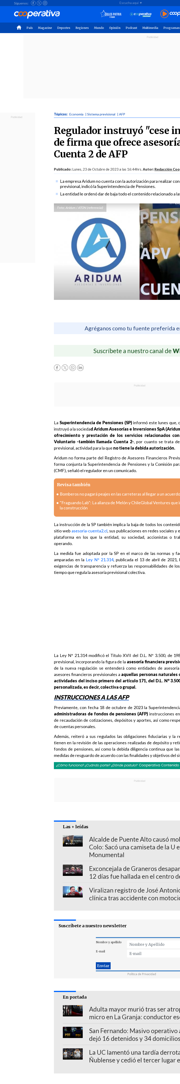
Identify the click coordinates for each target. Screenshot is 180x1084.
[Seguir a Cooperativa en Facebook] (33, 3)
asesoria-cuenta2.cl (89, 530)
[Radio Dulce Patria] (111, 14)
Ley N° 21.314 (99, 559)
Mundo (99, 28)
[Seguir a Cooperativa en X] (39, 3)
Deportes (63, 28)
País (29, 28)
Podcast (131, 28)
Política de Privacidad (142, 974)
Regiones (82, 28)
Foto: (61, 208)
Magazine (45, 28)
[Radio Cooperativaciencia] (141, 14)
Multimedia (150, 28)
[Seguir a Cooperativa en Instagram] (45, 3)
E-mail (100, 951)
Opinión (114, 28)
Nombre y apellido (109, 942)
